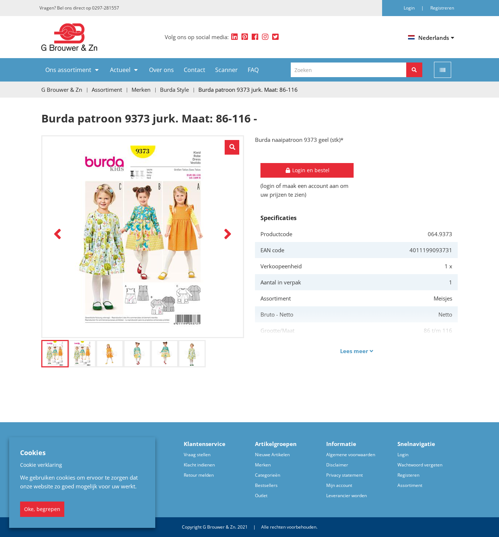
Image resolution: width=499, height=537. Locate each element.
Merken (263, 465)
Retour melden (199, 475)
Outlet (261, 495)
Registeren (408, 475)
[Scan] (442, 70)
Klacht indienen (199, 465)
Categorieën (267, 475)
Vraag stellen (197, 454)
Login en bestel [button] (310, 170)
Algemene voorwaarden (350, 454)
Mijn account (339, 485)
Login (402, 454)
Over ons (161, 70)
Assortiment (409, 485)
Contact (194, 70)
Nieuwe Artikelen (272, 454)
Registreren (442, 8)
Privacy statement (344, 475)
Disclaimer (337, 465)
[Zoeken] (414, 70)
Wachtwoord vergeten (419, 465)
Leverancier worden (346, 495)
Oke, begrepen (42, 509)
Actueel (120, 70)
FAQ (253, 70)
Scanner (226, 70)
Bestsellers (266, 485)
